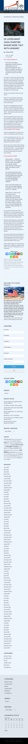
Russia (5, 265)
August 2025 (7, 490)
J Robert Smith (12, 259)
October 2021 (7, 589)
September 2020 (8, 618)
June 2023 (6, 548)
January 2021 (7, 609)
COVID (13, 444)
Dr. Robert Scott (7, 658)
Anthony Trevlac (8, 656)
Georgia (20, 448)
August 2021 (7, 593)
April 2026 (6, 471)
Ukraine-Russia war (12, 265)
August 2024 (7, 517)
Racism (8, 455)
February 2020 (7, 634)
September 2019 (8, 645)
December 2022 (8, 559)
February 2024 (7, 530)
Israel (15, 262)
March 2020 (7, 632)
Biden (5, 260)
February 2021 (7, 607)
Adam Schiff (17, 439)
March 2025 (7, 501)
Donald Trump (12, 446)
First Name (6, 335)
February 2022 (7, 580)
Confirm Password (8, 359)
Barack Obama (10, 441)
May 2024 (6, 523)
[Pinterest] (18, 254)
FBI (11, 448)
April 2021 (6, 602)
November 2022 (8, 562)
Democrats (6, 262)
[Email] (21, 254)
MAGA (17, 452)
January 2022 (7, 582)
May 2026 (6, 469)
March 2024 (7, 528)
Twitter (22, 457)
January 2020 (7, 636)
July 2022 (6, 571)
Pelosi (16, 454)
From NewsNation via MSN (10, 156)
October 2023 (7, 539)
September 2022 (8, 566)
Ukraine (8, 459)
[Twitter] (9, 254)
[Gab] (12, 254)
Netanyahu (8, 263)
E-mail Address (7, 347)
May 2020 (6, 627)
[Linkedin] (15, 254)
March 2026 (7, 474)
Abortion (13, 439)
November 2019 (8, 641)
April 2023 (6, 553)
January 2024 (7, 532)
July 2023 (6, 546)
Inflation (11, 450)
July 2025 (6, 492)
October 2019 (7, 643)
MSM (9, 454)
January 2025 (7, 505)
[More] (17, 256)
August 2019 (7, 647)
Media (19, 452)
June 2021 (6, 598)
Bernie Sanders (17, 441)
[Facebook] (6, 254)
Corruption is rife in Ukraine (13, 129)
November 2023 (8, 537)
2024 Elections (7, 439)
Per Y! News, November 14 (10, 59)
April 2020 (6, 629)
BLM (9, 443)
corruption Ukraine (16, 260)
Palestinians (15, 263)
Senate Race (9, 457)
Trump (18, 457)
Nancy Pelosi (12, 454)
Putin (19, 263)
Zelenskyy (20, 265)
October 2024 (7, 512)
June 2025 (6, 494)
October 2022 (7, 564)
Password (6, 353)
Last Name (6, 341)
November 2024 (8, 510)
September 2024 (8, 514)
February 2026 (7, 476)
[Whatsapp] (11, 256)
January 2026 (7, 478)
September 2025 (8, 487)
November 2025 (8, 483)
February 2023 (7, 555)
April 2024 (6, 526)
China (21, 443)
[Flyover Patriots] (14, 5)
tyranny (5, 459)
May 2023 (6, 550)
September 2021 (8, 591)
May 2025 (6, 496)
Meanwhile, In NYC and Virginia (11, 415)
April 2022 (6, 575)
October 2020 (7, 616)
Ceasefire (9, 260)
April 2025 (6, 499)
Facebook (8, 448)
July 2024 (6, 519)
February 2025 (7, 503)
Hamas (11, 262)
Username (6, 329)
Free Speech (15, 448)
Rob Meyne (6, 665)
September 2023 (8, 541)
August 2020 (7, 620)
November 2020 (8, 614)
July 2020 (6, 623)
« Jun (5, 730)
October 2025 (7, 485)
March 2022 (7, 578)
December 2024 (8, 508)
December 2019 (8, 638)
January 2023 (7, 557)
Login (14, 370)
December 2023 (8, 535)
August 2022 (7, 568)
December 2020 (8, 611)
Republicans (14, 456)
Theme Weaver (18, 741)
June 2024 (6, 521)
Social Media (15, 457)
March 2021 (7, 605)
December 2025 (8, 481)
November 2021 (8, 587)
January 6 (17, 450)
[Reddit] (14, 256)
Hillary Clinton (7, 450)
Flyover (18, 267)
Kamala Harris (11, 452)
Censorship (17, 443)
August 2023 (7, 544)
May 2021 (6, 600)
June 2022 (6, 573)
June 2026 (6, 467)
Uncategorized (7, 667)
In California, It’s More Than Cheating (13, 405)
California (12, 443)
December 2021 (8, 584)
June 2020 (6, 625)
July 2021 (6, 596)
